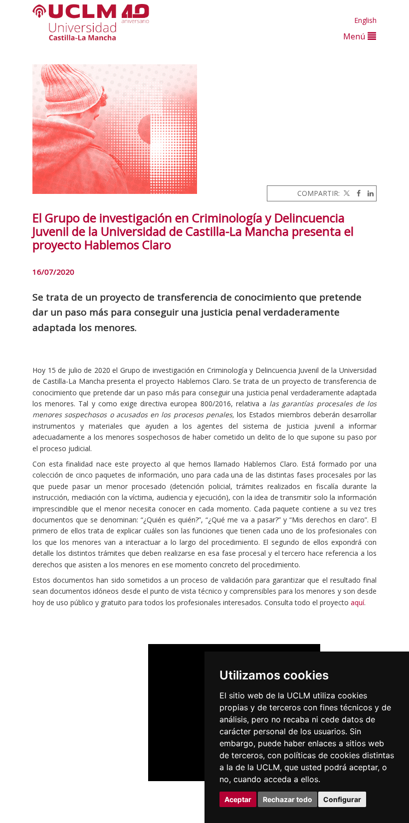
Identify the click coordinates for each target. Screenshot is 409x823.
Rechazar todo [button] (287, 799)
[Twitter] (346, 193)
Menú (355, 36)
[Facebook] (356, 193)
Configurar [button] (342, 799)
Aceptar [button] (237, 799)
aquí (357, 602)
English (365, 20)
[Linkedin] (368, 193)
